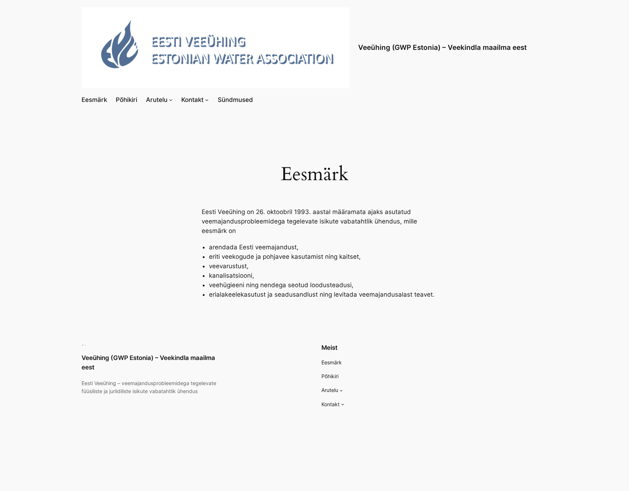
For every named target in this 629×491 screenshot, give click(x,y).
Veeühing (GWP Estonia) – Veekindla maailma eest (442, 47)
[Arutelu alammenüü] (171, 100)
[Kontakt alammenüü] (207, 100)
